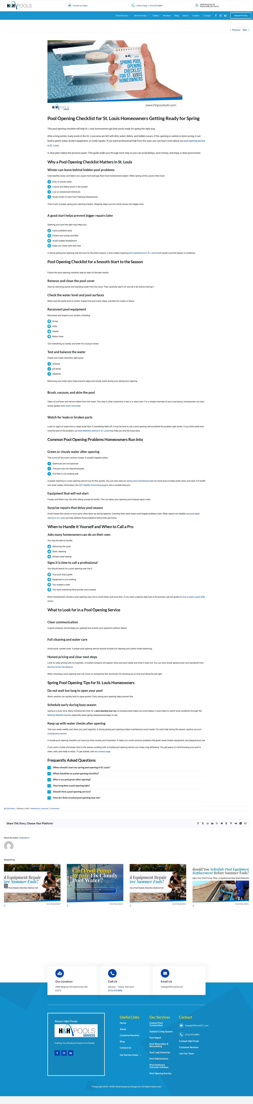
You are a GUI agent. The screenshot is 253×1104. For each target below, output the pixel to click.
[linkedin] (225, 15)
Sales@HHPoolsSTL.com (196, 1025)
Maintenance (35, 808)
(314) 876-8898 (115, 990)
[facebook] (216, 15)
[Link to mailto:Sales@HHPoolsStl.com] (181, 1025)
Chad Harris (10, 808)
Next (245, 30)
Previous (236, 30)
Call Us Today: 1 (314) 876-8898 (149, 6)
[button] (126, 768)
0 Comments (54, 808)
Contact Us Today (80, 6)
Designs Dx (135, 1086)
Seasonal (44, 808)
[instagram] (221, 15)
